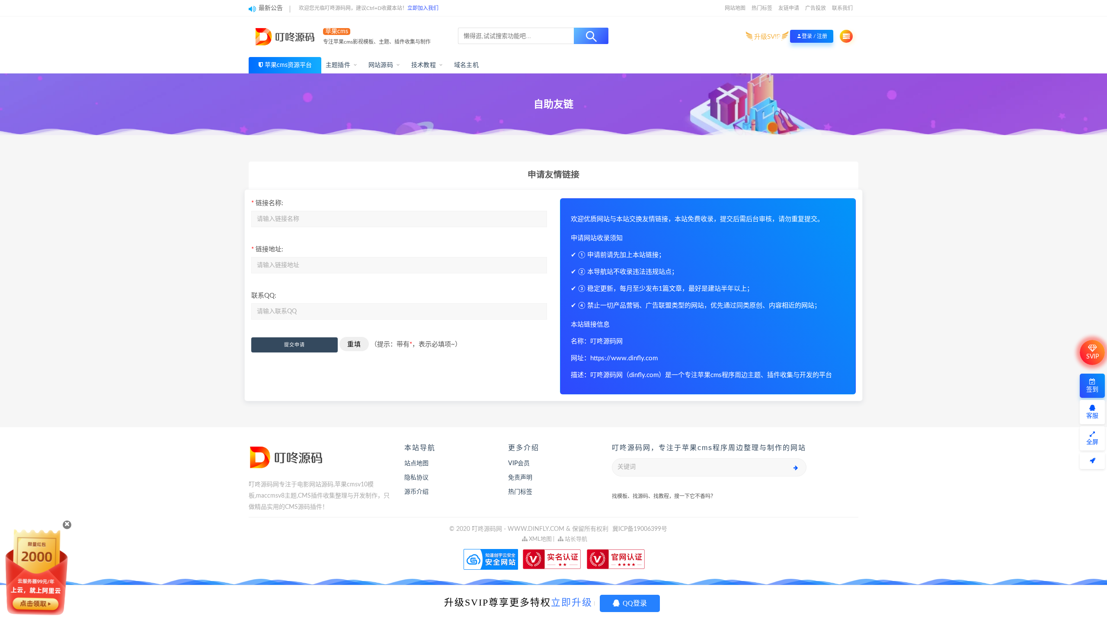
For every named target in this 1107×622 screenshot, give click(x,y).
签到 (1092, 390)
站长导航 (575, 539)
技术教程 (423, 65)
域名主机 (466, 65)
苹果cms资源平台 (288, 65)
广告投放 (815, 8)
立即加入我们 (422, 8)
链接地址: (267, 249)
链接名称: (267, 203)
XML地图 (540, 539)
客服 (1092, 416)
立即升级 (571, 602)
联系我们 (842, 8)
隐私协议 (416, 478)
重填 (354, 344)
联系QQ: (263, 295)
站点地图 (416, 463)
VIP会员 (519, 463)
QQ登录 (634, 603)
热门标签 (762, 8)
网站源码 (380, 65)
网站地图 (735, 8)
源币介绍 (416, 492)
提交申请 (294, 345)
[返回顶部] (1092, 461)
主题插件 (338, 65)
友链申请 (788, 8)
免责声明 (520, 478)
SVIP (1092, 357)
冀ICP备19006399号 (639, 529)
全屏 (1092, 442)
